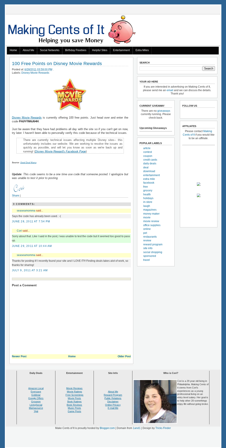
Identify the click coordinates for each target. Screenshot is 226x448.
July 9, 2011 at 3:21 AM (30, 270)
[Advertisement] (113, 439)
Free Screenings (74, 395)
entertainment (151, 175)
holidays (148, 198)
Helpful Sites (99, 50)
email (170, 90)
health (147, 194)
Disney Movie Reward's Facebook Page (60, 151)
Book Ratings (74, 401)
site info (148, 248)
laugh (146, 206)
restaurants (150, 236)
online (147, 229)
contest (147, 152)
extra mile (149, 179)
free (145, 186)
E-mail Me (113, 408)
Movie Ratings (74, 391)
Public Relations (112, 398)
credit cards (150, 159)
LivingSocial (36, 405)
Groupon (36, 401)
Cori (19, 230)
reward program (152, 244)
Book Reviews (74, 405)
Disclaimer (113, 401)
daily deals (149, 163)
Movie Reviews (74, 388)
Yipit (36, 411)
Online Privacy (113, 405)
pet (145, 233)
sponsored (149, 256)
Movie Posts (74, 398)
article (147, 148)
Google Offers (35, 398)
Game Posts (74, 411)
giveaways (163, 110)
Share (15, 195)
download (149, 171)
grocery (147, 190)
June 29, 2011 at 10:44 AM (32, 246)
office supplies (151, 225)
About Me (28, 50)
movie (147, 217)
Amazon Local (35, 388)
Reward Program (113, 395)
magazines (149, 209)
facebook (148, 182)
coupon (147, 156)
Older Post (124, 356)
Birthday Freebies (75, 50)
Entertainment (121, 50)
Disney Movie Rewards (35, 72)
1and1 (137, 428)
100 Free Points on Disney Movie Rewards (57, 63)
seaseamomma (26, 210)
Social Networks (49, 50)
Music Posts (74, 408)
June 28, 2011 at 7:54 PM (31, 221)
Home (13, 50)
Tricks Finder (163, 428)
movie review (151, 221)
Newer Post (19, 356)
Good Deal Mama (28, 163)
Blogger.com (107, 428)
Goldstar (36, 395)
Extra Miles (142, 50)
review (147, 240)
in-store (147, 202)
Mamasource (36, 408)
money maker (151, 213)
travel (146, 259)
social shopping (152, 252)
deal (146, 167)
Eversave (36, 391)
